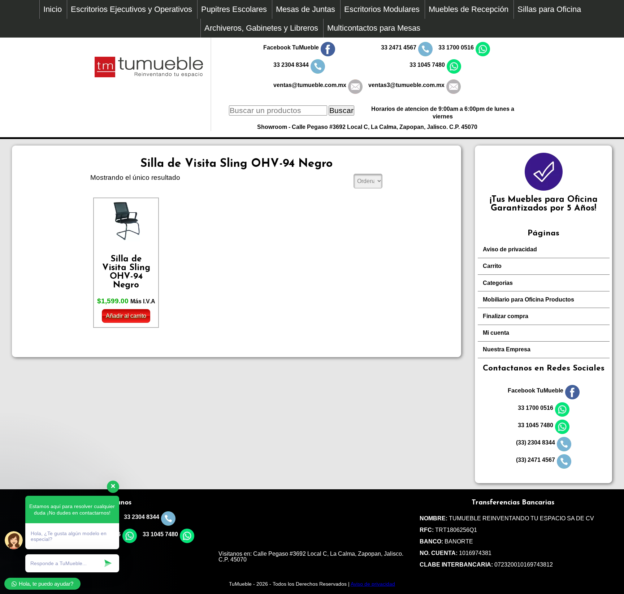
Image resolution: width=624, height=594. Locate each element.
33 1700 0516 (456, 47)
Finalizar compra (505, 316)
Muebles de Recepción (468, 9)
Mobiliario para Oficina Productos (528, 299)
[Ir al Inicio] (149, 75)
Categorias (498, 283)
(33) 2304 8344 (535, 442)
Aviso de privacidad (510, 249)
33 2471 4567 (398, 47)
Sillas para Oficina (549, 9)
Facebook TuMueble (291, 47)
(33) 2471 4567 (535, 460)
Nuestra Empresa (506, 349)
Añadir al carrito (126, 316)
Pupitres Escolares (234, 9)
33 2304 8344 (291, 65)
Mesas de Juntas (305, 9)
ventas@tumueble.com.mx (309, 85)
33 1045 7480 (427, 65)
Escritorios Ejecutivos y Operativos (131, 9)
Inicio (52, 9)
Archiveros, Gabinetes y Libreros (261, 27)
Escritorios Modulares (382, 9)
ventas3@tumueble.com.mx (406, 85)
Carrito (492, 266)
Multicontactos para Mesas (373, 27)
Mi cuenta (496, 333)
